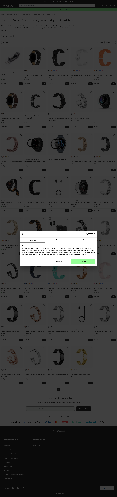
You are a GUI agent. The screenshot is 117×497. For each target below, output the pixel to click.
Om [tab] (84, 240)
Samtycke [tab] (33, 240)
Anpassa (57, 261)
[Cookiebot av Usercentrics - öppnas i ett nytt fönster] (87, 234)
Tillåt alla (83, 261)
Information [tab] (58, 240)
